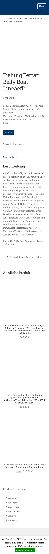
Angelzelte (11, 516)
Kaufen (8, 132)
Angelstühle (12, 498)
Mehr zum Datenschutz (30, 546)
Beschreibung (10, 157)
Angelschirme (12, 511)
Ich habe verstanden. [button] (24, 550)
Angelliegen (12, 502)
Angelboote (22, 18)
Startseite (10, 18)
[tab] (24, 157)
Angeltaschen (12, 507)
